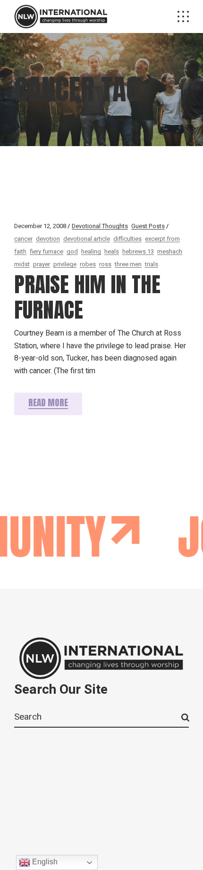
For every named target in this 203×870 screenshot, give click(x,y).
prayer (41, 264)
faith (20, 251)
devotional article (86, 238)
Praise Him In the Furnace (87, 297)
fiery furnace (46, 251)
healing (91, 251)
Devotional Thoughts (100, 226)
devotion (48, 238)
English (44, 862)
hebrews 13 (138, 251)
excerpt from (162, 238)
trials (151, 264)
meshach (169, 251)
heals (111, 251)
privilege (64, 264)
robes (88, 264)
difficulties (127, 238)
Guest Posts (148, 226)
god (72, 251)
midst (22, 264)
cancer (23, 238)
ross (105, 264)
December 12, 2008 (40, 226)
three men (128, 264)
